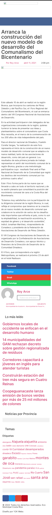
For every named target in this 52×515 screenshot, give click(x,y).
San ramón (26, 478)
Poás (10, 473)
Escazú (16, 453)
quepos (21, 473)
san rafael (17, 477)
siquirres (7, 482)
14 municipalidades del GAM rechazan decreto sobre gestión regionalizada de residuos (26, 346)
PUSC (16, 473)
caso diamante (18, 446)
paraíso (31, 468)
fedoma (29, 453)
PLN (37, 468)
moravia (19, 464)
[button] (26, 21)
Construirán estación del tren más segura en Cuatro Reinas (25, 379)
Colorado (32, 446)
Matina (32, 458)
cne (27, 445)
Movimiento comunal (29, 464)
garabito (10, 458)
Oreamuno (7, 468)
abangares (7, 442)
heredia (19, 458)
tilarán (17, 482)
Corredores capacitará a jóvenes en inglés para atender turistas (23, 364)
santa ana (39, 477)
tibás (13, 482)
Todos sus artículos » (29, 297)
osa (13, 468)
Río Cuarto (37, 472)
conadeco (40, 446)
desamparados (34, 449)
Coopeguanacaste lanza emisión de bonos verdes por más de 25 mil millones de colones (25, 397)
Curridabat (18, 449)
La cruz (26, 458)
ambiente (42, 442)
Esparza (23, 453)
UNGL (23, 482)
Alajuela (17, 441)
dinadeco (7, 453)
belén (8, 445)
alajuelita (30, 441)
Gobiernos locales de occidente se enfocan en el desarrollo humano (25, 328)
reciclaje (27, 473)
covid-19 (7, 449)
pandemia (21, 467)
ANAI (4, 446)
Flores (34, 453)
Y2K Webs (18, 511)
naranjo (39, 464)
